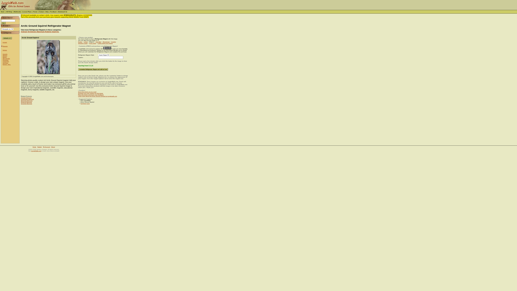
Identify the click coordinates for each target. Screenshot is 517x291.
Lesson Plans (27, 12)
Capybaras (5, 63)
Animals (5, 42)
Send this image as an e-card (87, 92)
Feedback (53, 12)
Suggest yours (85, 103)
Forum (35, 12)
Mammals (5, 46)
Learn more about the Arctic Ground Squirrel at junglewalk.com (97, 96)
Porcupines (5, 60)
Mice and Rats (6, 58)
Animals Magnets (26, 97)
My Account (46, 147)
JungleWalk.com (36, 151)
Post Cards (92, 43)
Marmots (5, 55)
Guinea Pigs (6, 61)
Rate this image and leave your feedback (91, 95)
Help (47, 12)
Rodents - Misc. (7, 64)
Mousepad (106, 42)
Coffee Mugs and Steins (105, 43)
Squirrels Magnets (26, 103)
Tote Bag (98, 42)
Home (3, 12)
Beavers (5, 57)
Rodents (5, 50)
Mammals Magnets (26, 100)
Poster (80, 42)
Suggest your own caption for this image (90, 93)
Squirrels (5, 54)
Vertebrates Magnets (27, 99)
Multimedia (17, 12)
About (53, 147)
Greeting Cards (83, 43)
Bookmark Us (62, 12)
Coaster (113, 42)
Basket (39, 147)
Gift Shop (9, 12)
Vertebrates (32, 32)
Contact (41, 12)
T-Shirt (86, 42)
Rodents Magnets (26, 102)
